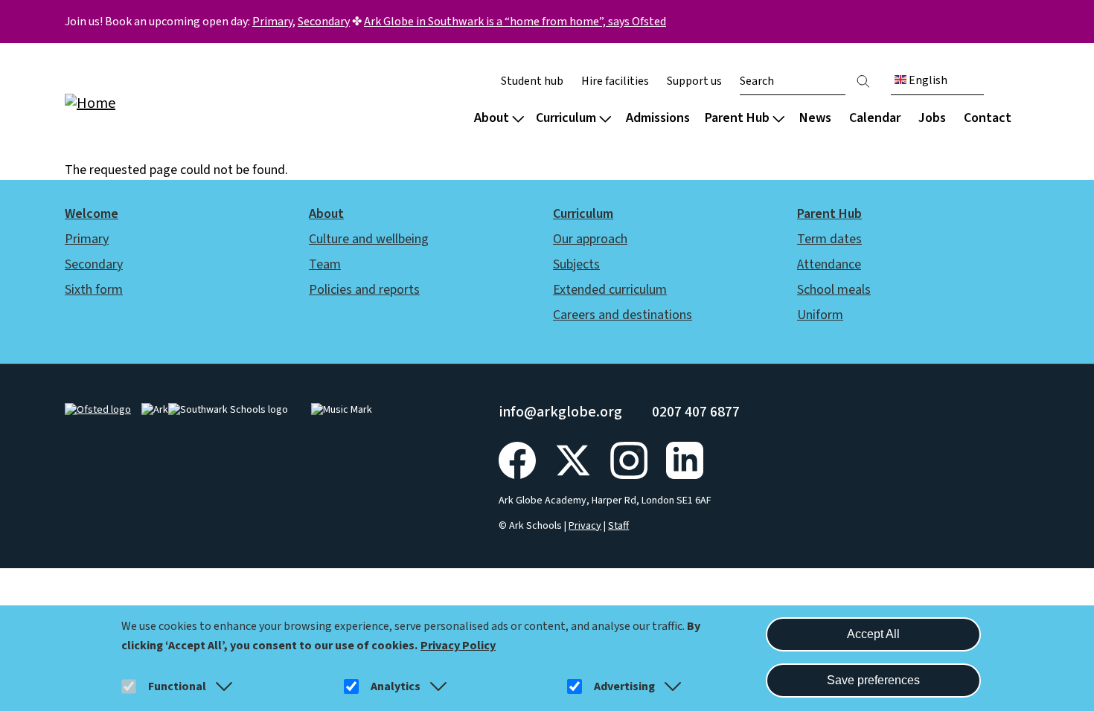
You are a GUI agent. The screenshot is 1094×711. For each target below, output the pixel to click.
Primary (272, 21)
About (491, 118)
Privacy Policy (458, 645)
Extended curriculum (610, 289)
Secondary (324, 21)
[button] (221, 686)
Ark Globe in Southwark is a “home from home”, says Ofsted (515, 21)
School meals (834, 289)
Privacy (585, 525)
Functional (177, 686)
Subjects (576, 264)
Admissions (658, 118)
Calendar (875, 118)
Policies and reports (364, 289)
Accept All (873, 634)
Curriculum (566, 118)
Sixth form (94, 289)
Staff (618, 525)
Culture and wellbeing (369, 239)
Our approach (590, 239)
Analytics (395, 686)
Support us (694, 81)
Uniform (820, 315)
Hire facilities (615, 81)
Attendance (829, 264)
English (926, 80)
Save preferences (873, 680)
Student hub (532, 81)
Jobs (932, 118)
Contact (987, 118)
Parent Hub (737, 118)
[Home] (160, 102)
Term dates (829, 239)
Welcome (91, 214)
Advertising (624, 686)
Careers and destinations (622, 315)
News (815, 118)
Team (325, 264)
